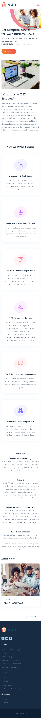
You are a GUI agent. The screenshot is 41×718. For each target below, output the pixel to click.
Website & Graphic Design (10, 650)
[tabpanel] (20, 585)
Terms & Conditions (8, 685)
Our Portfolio (8, 51)
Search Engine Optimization (11, 664)
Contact (4, 678)
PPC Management (7, 653)
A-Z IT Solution (16, 713)
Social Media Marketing (9, 667)
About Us (4, 703)
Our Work (4, 699)
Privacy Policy (6, 681)
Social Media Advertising (10, 660)
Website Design (6, 657)
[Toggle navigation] (38, 4)
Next (33, 616)
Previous (27, 616)
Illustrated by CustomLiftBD (11, 688)
